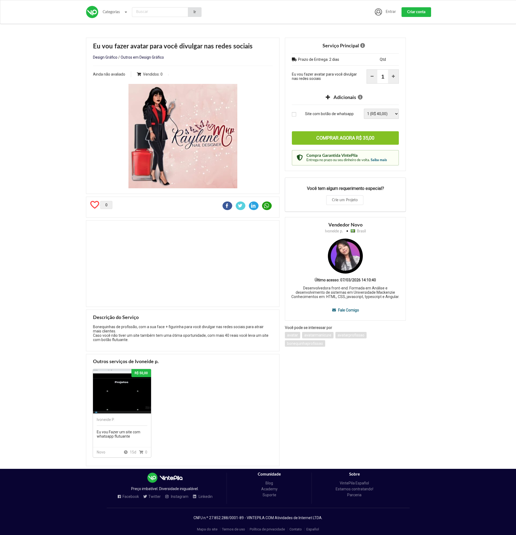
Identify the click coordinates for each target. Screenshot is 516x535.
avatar (292, 335)
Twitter (154, 497)
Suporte (269, 495)
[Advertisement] (183, 263)
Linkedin (205, 497)
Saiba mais (379, 160)
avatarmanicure (317, 335)
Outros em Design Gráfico (142, 57)
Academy (269, 489)
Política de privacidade (267, 529)
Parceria (354, 495)
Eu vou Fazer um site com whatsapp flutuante (118, 434)
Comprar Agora (345, 138)
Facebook (131, 497)
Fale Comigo (348, 310)
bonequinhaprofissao (305, 343)
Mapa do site (207, 529)
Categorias (111, 12)
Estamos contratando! (354, 489)
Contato (295, 529)
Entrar (391, 12)
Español (312, 529)
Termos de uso (233, 529)
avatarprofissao (351, 335)
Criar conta (416, 12)
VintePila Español (354, 483)
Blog (269, 483)
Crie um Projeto (345, 200)
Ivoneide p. (334, 231)
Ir (195, 12)
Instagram (179, 497)
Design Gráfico (105, 57)
